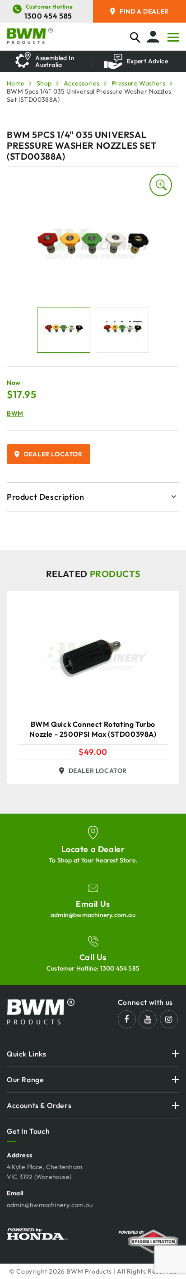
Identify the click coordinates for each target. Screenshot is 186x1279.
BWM (15, 413)
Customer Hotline (49, 6)
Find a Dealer (144, 11)
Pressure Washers (138, 83)
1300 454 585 (48, 15)
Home (16, 83)
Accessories (81, 83)
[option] (50, 61)
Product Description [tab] (45, 497)
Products (115, 573)
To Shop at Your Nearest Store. (93, 860)
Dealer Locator (53, 454)
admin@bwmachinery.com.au (93, 915)
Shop (44, 83)
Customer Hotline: (93, 968)
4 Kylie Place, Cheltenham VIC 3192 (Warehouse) (44, 1172)
